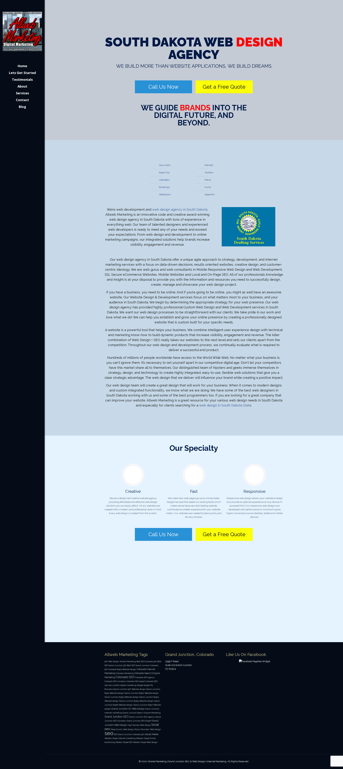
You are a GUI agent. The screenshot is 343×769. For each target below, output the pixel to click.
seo (109, 733)
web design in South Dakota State (225, 405)
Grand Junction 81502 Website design (141, 693)
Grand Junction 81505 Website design (136, 701)
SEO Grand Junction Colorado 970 (129, 734)
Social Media (151, 734)
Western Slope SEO (124, 742)
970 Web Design (112, 661)
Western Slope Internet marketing (120, 738)
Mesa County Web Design (122, 729)
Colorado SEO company (115, 681)
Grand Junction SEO (117, 716)
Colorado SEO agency (145, 677)
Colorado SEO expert (135, 681)
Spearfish (210, 194)
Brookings (164, 187)
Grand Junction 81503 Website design (122, 697)
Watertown (165, 194)
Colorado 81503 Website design (122, 669)
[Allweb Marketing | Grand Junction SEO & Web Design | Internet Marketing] (22, 31)
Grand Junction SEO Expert (139, 721)
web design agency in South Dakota (179, 209)
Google (140, 685)
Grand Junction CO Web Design (128, 708)
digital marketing (128, 685)
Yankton (209, 172)
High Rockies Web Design (139, 725)
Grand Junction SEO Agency (142, 717)
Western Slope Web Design (145, 742)
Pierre (208, 179)
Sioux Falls (164, 165)
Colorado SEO (125, 677)
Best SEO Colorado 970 (146, 661)
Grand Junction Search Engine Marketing (142, 713)
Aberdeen (164, 179)
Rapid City (164, 172)
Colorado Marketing (125, 673)
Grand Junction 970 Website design (129, 689)
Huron (208, 187)
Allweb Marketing (128, 661)
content (116, 685)
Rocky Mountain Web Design (148, 729)
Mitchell (209, 165)
